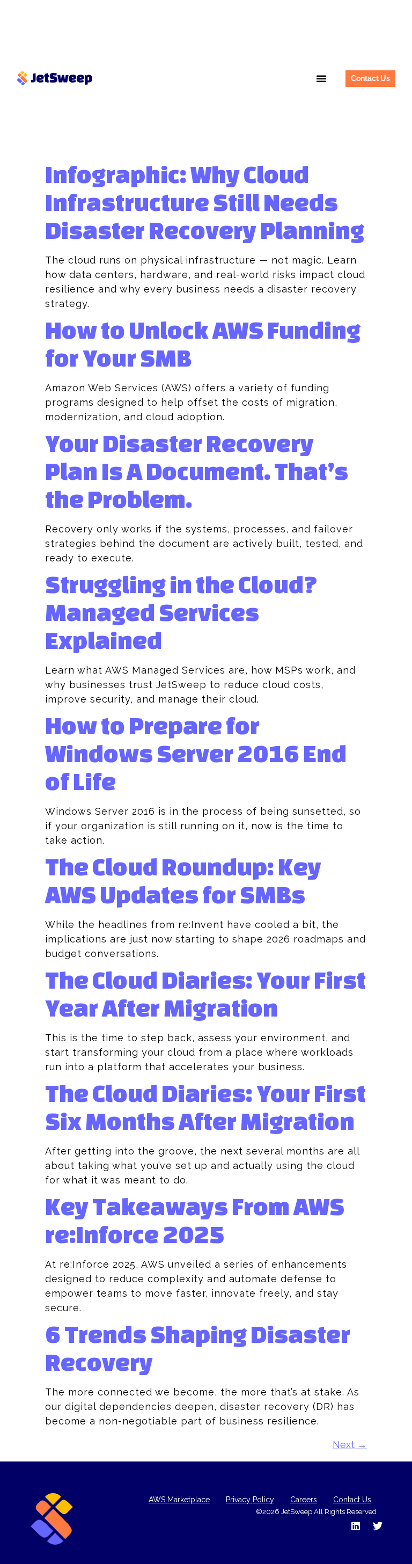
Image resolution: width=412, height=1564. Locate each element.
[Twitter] (377, 1526)
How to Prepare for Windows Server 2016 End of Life (196, 753)
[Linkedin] (355, 1526)
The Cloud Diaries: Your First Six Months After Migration (205, 1107)
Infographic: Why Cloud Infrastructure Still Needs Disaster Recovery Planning (204, 202)
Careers (303, 1499)
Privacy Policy (250, 1499)
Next (350, 1444)
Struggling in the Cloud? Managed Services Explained (181, 612)
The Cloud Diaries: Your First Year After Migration (205, 993)
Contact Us (352, 1499)
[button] (321, 78)
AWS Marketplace (179, 1499)
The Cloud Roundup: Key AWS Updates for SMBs (183, 880)
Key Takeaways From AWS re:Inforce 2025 (194, 1220)
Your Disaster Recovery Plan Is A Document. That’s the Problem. (196, 471)
